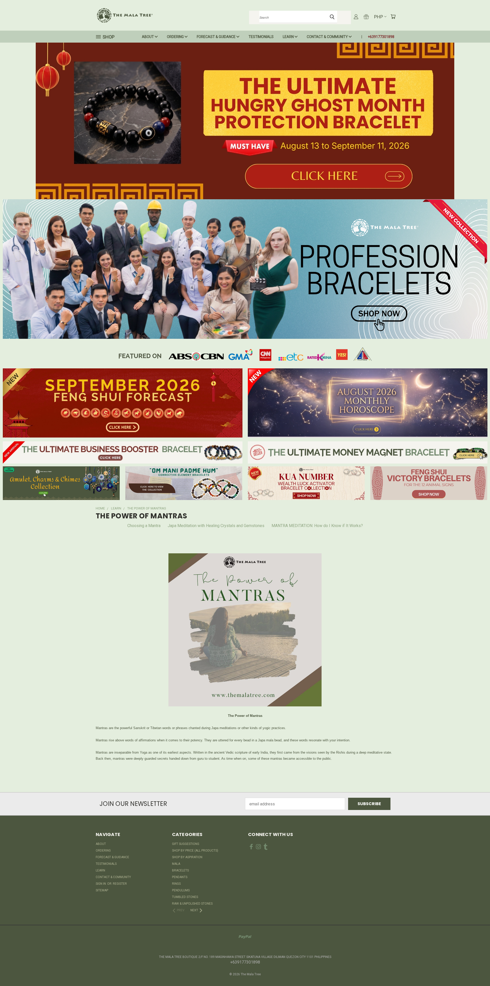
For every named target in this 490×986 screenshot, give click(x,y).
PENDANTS (179, 877)
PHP (378, 16)
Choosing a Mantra (144, 525)
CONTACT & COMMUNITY (328, 37)
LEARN (289, 37)
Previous (476, 970)
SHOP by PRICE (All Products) (195, 850)
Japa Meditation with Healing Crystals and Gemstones (216, 525)
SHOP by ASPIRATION (187, 857)
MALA (176, 864)
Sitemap (102, 890)
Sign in (101, 883)
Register (120, 883)
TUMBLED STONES (185, 897)
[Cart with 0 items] (393, 16)
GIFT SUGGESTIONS (185, 844)
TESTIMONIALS (261, 37)
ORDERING (176, 37)
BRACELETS (180, 870)
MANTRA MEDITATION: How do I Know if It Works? (317, 525)
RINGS (176, 883)
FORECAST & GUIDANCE (216, 37)
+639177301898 (381, 37)
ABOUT (148, 37)
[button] (245, 121)
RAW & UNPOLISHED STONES (192, 903)
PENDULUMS (181, 890)
